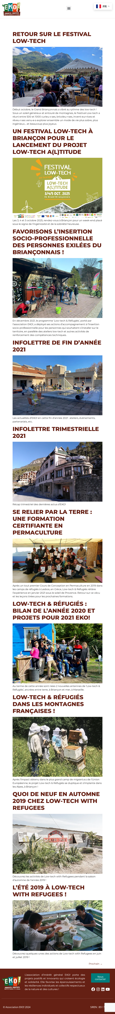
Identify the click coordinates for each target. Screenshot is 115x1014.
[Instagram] (98, 989)
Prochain (95, 963)
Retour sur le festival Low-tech (52, 37)
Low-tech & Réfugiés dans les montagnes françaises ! (48, 704)
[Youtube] (107, 989)
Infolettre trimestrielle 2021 (56, 432)
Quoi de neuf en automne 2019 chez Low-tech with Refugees (56, 801)
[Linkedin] (103, 989)
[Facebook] (93, 989)
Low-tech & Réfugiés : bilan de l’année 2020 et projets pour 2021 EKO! (54, 610)
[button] (68, 8)
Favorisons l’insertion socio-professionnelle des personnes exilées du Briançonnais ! (57, 242)
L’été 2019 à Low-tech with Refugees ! (49, 891)
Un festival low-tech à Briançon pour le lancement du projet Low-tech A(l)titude (53, 141)
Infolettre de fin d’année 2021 (57, 346)
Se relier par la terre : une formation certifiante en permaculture (52, 522)
